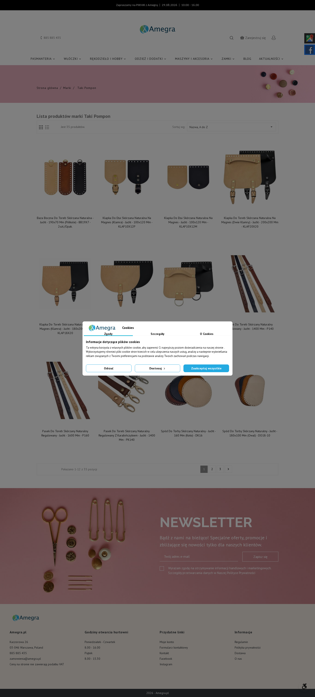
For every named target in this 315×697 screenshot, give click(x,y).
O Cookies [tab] (206, 334)
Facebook (166, 659)
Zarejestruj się (253, 38)
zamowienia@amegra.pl (25, 659)
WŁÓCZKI (73, 59)
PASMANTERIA (43, 59)
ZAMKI (228, 59)
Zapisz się (260, 557)
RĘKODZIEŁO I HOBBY (108, 59)
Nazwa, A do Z (231, 127)
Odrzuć (108, 368)
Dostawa (240, 653)
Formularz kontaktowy (174, 647)
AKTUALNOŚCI (271, 59)
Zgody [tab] (108, 334)
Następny (228, 469)
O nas (238, 659)
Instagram (166, 664)
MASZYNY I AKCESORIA (194, 59)
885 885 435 (18, 653)
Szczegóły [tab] (157, 334)
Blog (247, 59)
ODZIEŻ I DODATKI (151, 59)
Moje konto (167, 642)
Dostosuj (156, 368)
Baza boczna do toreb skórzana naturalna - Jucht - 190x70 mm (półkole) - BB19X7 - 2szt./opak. (65, 222)
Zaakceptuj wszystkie (206, 368)
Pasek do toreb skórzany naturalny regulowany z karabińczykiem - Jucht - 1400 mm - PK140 (127, 435)
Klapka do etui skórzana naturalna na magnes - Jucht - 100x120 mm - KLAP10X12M (188, 222)
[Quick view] (65, 209)
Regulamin (241, 642)
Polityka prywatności (248, 647)
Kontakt (164, 653)
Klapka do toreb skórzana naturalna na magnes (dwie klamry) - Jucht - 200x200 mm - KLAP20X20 (249, 222)
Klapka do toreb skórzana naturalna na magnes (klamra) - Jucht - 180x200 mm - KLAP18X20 (65, 328)
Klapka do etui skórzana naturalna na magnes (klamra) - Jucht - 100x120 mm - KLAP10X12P (127, 222)
